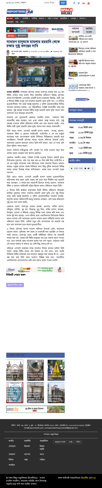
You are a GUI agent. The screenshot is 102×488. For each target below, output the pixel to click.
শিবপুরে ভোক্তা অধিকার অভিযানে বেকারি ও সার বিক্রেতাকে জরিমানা (35, 376)
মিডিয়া (11, 459)
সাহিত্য (42, 459)
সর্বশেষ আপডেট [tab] (75, 30)
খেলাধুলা (73, 18)
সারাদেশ (42, 18)
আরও (22, 22)
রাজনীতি (26, 18)
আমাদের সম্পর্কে (60, 442)
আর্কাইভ (12, 465)
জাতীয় (17, 18)
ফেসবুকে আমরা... (76, 110)
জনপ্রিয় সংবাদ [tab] (89, 30)
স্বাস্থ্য (16, 22)
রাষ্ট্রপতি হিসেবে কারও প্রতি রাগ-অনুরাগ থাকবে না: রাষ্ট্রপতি (82, 63)
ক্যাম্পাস (27, 454)
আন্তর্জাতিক (64, 18)
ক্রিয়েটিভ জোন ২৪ (88, 478)
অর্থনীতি (34, 18)
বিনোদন (82, 18)
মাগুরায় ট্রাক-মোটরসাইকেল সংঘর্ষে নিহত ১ (55, 376)
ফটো (70, 442)
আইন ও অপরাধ (53, 18)
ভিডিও (78, 442)
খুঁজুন (63, 2)
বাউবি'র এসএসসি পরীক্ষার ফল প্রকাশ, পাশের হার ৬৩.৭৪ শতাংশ (80, 39)
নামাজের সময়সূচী (76, 120)
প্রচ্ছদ (11, 18)
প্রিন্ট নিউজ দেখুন (16, 285)
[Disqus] (35, 321)
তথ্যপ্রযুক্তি (10, 22)
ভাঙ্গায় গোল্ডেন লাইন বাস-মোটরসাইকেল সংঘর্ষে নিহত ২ (55, 398)
